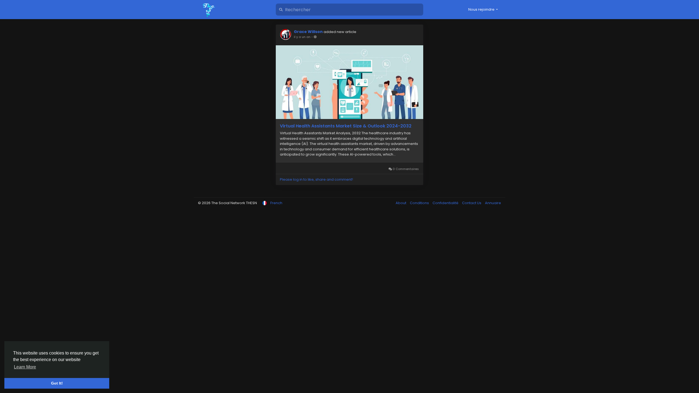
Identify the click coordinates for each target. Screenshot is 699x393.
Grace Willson (308, 31)
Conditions (420, 203)
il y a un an (302, 37)
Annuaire (493, 203)
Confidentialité (446, 203)
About (401, 203)
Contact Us (472, 203)
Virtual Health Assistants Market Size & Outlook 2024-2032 (345, 126)
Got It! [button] (57, 383)
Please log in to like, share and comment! (316, 179)
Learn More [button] (25, 367)
